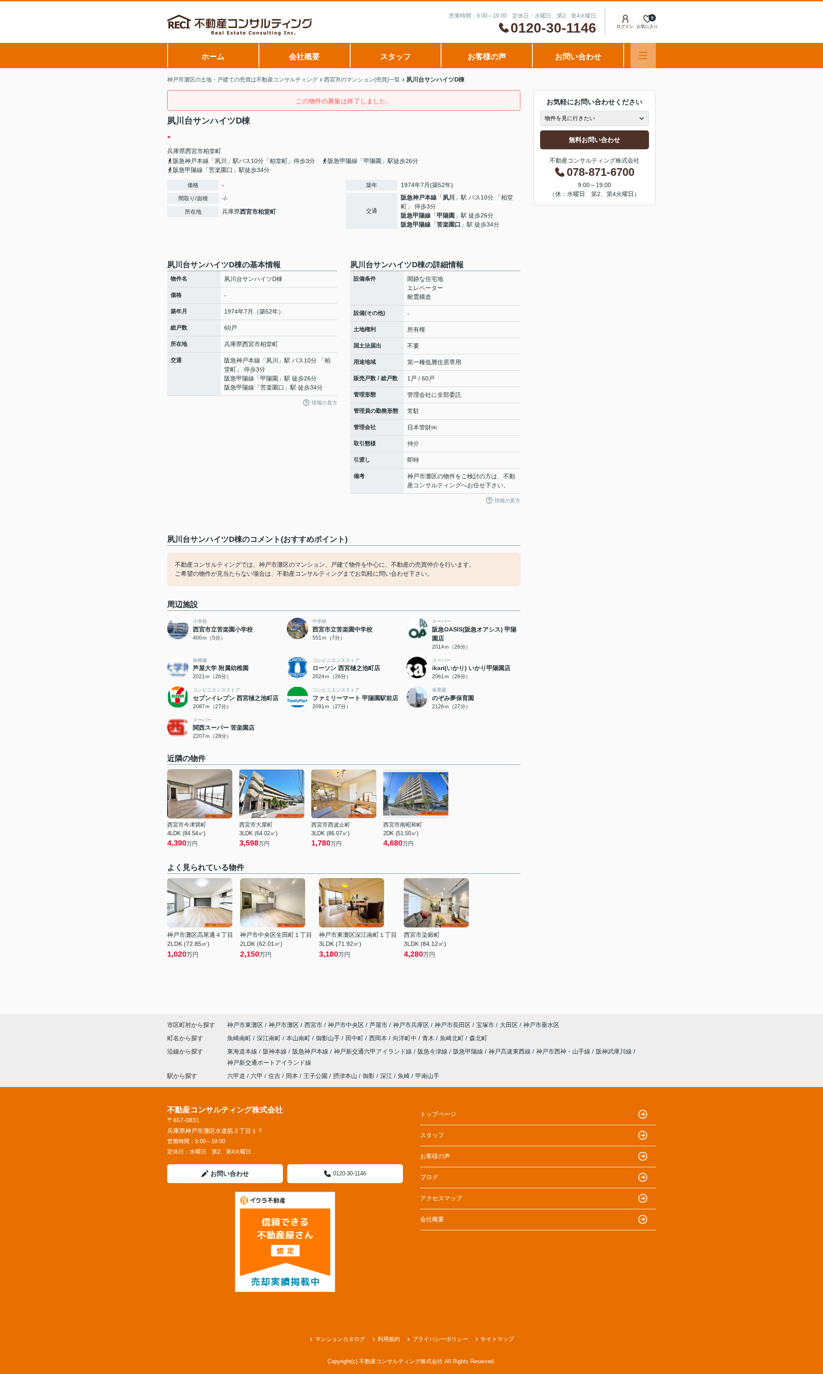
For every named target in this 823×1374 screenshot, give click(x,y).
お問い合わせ (578, 56)
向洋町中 (405, 1038)
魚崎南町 (240, 1038)
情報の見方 (324, 403)
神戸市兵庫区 (411, 1024)
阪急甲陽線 (416, 215)
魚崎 (404, 1075)
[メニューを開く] (643, 55)
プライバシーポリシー (440, 1339)
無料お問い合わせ (594, 139)
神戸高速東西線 (510, 1051)
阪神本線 (275, 1051)
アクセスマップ (441, 1198)
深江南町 (269, 1038)
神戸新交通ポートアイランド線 (269, 1062)
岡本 (292, 1075)
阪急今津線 (433, 1051)
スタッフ (395, 56)
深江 (386, 1075)
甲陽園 (446, 215)
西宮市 (194, 151)
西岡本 (379, 1038)
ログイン (625, 26)
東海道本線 (243, 1051)
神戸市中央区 (346, 1024)
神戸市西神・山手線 (564, 1051)
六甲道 (236, 1075)
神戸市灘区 (284, 1024)
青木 (429, 1038)
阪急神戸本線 (419, 197)
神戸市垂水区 (541, 1024)
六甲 (257, 1075)
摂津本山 (345, 1075)
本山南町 (299, 1038)
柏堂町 (212, 151)
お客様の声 (487, 56)
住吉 (274, 1075)
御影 (369, 1075)
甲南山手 (427, 1075)
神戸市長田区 (453, 1024)
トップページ (438, 1114)
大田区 (509, 1024)
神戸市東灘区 (245, 1024)
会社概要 (304, 56)
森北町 (478, 1038)
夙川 (449, 197)
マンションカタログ (340, 1339)
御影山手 (329, 1038)
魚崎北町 (453, 1038)
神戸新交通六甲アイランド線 (374, 1051)
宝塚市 (485, 1024)
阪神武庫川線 (615, 1051)
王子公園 (315, 1075)
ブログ (429, 1177)
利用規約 (389, 1339)
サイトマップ (497, 1339)
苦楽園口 (449, 224)
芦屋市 (378, 1024)
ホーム (213, 56)
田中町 (355, 1038)
